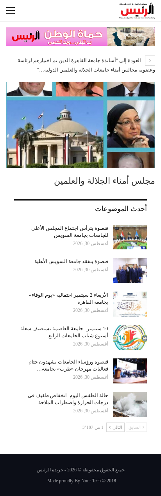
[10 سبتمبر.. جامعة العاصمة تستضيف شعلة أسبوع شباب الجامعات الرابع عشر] (130, 337)
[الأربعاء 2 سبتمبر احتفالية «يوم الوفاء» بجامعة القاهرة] (130, 304)
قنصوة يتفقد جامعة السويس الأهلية (71, 261)
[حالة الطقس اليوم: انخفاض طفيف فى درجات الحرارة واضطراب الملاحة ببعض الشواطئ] (130, 404)
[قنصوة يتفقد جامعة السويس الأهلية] (130, 270)
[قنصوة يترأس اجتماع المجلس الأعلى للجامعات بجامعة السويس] (130, 237)
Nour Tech (91, 480)
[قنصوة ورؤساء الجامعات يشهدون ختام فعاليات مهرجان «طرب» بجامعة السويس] (130, 370)
